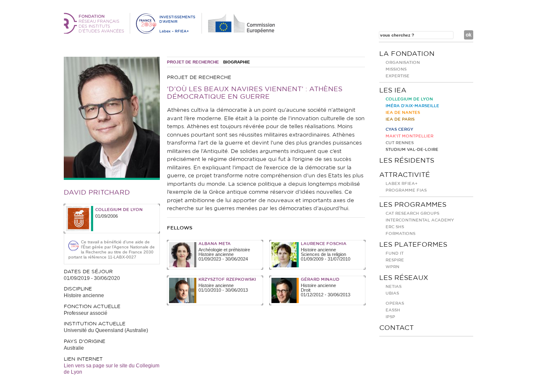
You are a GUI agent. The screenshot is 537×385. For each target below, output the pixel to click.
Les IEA (393, 90)
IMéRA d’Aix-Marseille (412, 106)
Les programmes (412, 204)
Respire (395, 260)
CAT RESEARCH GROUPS (412, 213)
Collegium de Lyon (119, 210)
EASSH (393, 310)
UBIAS (392, 293)
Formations (400, 234)
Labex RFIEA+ (401, 184)
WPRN (392, 267)
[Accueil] (171, 32)
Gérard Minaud (320, 279)
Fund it (395, 253)
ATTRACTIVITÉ (404, 174)
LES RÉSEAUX (403, 277)
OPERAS (395, 303)
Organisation (403, 63)
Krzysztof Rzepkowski (227, 279)
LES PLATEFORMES (413, 244)
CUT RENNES (400, 143)
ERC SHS (395, 227)
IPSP (390, 317)
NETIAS (393, 287)
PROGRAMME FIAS (406, 190)
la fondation (407, 53)
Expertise (397, 76)
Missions (396, 69)
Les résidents (406, 160)
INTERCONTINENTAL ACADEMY (420, 220)
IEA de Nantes (403, 113)
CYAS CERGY (399, 129)
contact (396, 327)
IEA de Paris (400, 119)
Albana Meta (214, 244)
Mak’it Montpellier (409, 136)
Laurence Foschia (324, 244)
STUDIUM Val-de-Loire (412, 150)
